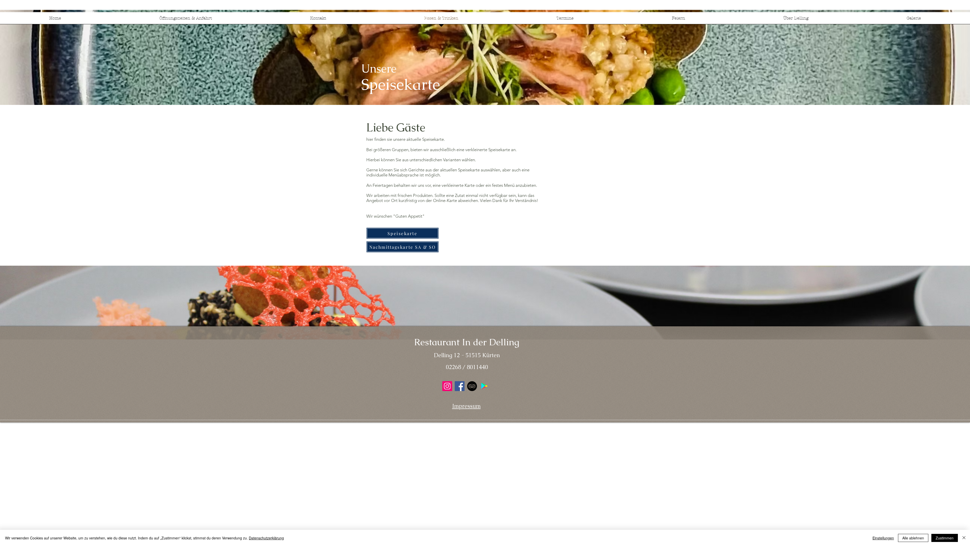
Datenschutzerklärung (266, 537)
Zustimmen (945, 537)
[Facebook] (460, 386)
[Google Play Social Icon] (484, 386)
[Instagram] (447, 386)
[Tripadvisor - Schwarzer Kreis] (472, 386)
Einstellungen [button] (883, 537)
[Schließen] (964, 538)
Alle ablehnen (913, 537)
